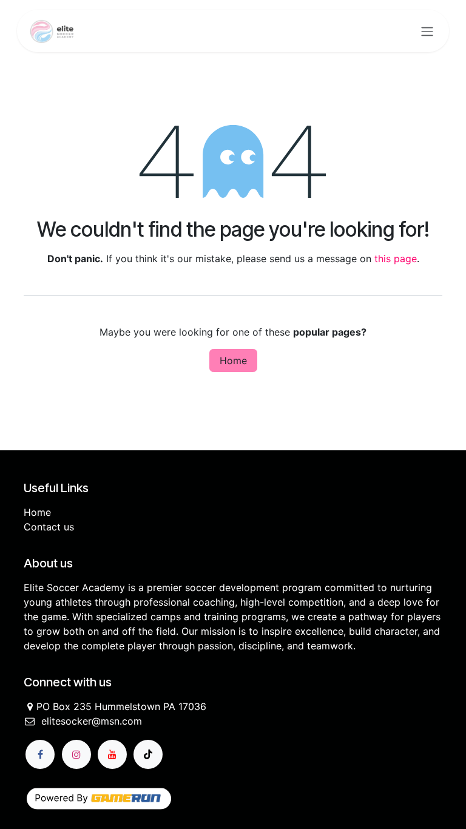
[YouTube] (112, 754)
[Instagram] (76, 754)
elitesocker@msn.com (91, 721)
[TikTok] (148, 754)
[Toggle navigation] (427, 31)
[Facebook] (40, 754)
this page (395, 258)
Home (233, 360)
